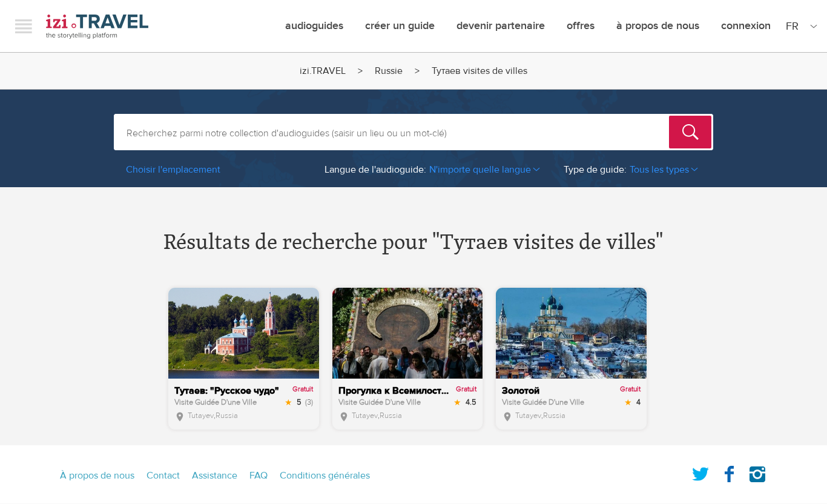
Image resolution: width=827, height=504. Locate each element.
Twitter (700, 472)
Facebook (729, 472)
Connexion (746, 25)
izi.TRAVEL (97, 26)
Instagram (757, 472)
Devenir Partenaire (500, 25)
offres (581, 25)
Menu (23, 26)
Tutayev (201, 415)
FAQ (258, 475)
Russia (227, 415)
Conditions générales (325, 475)
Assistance (214, 475)
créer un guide (400, 25)
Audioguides (314, 25)
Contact (163, 475)
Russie (389, 71)
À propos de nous (657, 25)
